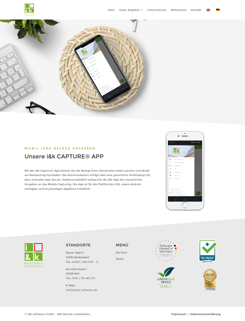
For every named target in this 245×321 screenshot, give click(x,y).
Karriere (121, 252)
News (120, 259)
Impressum (179, 314)
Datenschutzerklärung (205, 314)
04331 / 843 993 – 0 (85, 262)
